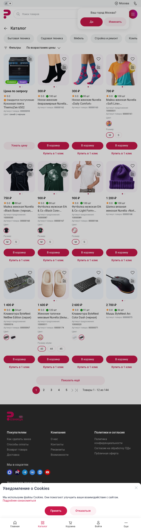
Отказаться (83, 510)
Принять (55, 510)
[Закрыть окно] (136, 488)
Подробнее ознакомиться (19, 500)
